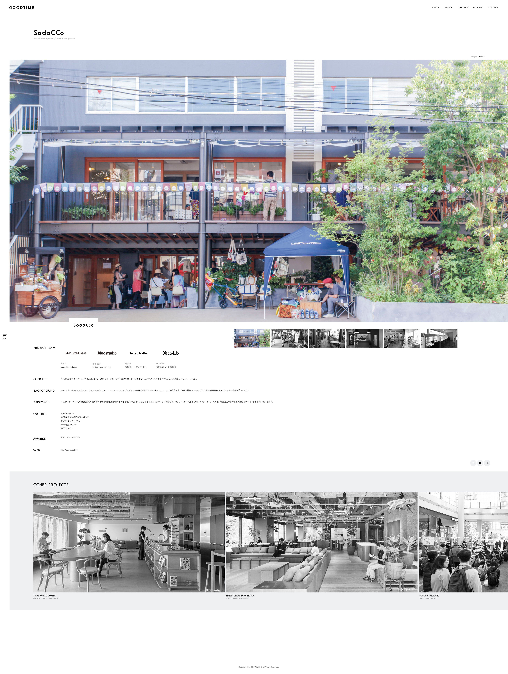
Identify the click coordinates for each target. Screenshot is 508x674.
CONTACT (492, 7)
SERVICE (449, 7)
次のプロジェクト (487, 463)
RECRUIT (477, 7)
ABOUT (436, 7)
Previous (233, 338)
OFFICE (481, 56)
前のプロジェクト (473, 463)
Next (457, 338)
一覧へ (480, 463)
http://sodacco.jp (68, 450)
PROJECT (463, 7)
